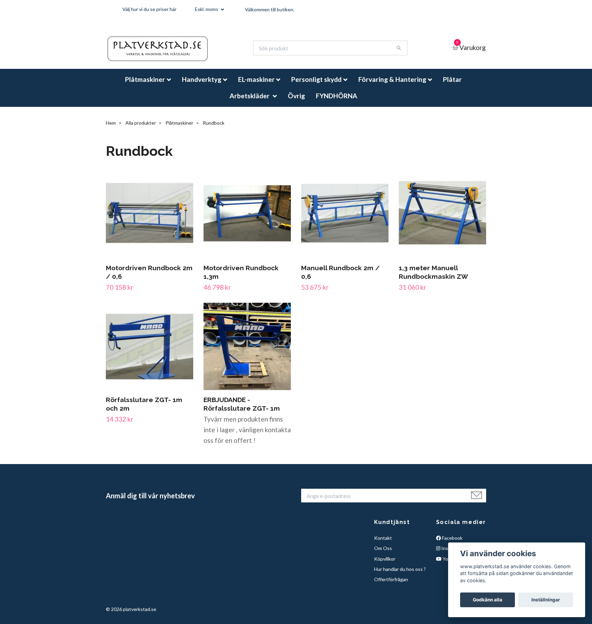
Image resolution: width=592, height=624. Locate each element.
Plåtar (452, 85)
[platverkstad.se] (168, 51)
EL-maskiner (256, 85)
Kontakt (383, 544)
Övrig (296, 101)
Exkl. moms (207, 9)
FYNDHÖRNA (336, 101)
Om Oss (383, 554)
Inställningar (545, 599)
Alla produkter (140, 129)
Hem (111, 129)
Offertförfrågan (391, 585)
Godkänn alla (487, 599)
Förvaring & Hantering (392, 85)
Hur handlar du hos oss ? (400, 575)
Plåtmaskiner (145, 85)
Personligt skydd (316, 85)
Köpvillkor (384, 564)
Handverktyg (201, 85)
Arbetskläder (250, 101)
